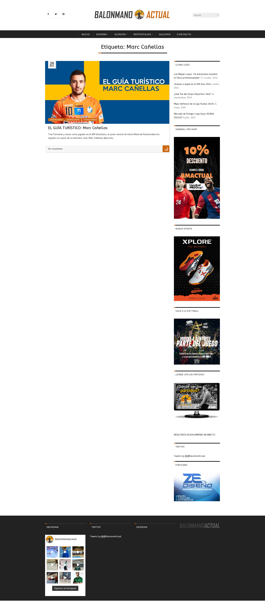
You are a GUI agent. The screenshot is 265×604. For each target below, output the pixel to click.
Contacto (184, 34)
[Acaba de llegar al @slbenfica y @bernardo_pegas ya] (52, 552)
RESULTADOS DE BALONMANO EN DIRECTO (194, 435)
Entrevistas (73, 119)
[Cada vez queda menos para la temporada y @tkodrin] (52, 577)
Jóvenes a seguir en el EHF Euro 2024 (192, 84)
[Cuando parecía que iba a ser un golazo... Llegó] (52, 564)
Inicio (86, 34)
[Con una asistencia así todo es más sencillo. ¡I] (78, 552)
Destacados (56, 119)
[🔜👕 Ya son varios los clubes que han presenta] (78, 577)
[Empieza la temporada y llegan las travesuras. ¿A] (65, 564)
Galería (165, 34)
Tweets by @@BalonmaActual (189, 456)
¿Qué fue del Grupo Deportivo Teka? (192, 94)
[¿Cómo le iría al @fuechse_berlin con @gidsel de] (65, 577)
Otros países (90, 119)
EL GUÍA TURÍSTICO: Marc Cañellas (78, 128)
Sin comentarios (55, 148)
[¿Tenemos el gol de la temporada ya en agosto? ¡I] (65, 552)
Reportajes (142, 34)
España (101, 34)
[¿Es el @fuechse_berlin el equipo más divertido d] (78, 564)
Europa (120, 34)
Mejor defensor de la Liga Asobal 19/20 (194, 104)
